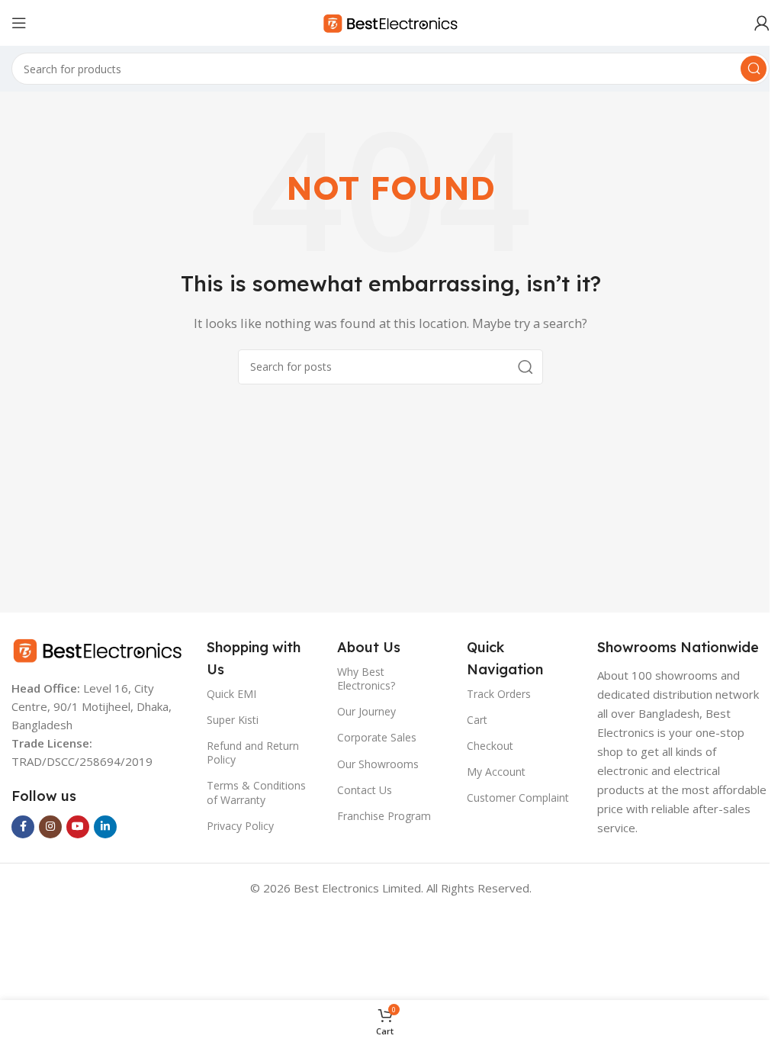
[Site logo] (385, 21)
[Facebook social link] (22, 826)
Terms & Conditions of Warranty (253, 792)
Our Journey (361, 711)
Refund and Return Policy (250, 752)
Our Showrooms (372, 764)
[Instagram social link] (50, 826)
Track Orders (493, 694)
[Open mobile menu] (19, 23)
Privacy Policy (237, 825)
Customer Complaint (512, 797)
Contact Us (359, 790)
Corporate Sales (371, 737)
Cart (471, 719)
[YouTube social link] (77, 826)
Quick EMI (228, 694)
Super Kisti (230, 719)
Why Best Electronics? (361, 678)
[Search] (742, 69)
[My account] (750, 23)
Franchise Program (379, 816)
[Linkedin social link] (105, 826)
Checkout (484, 745)
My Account (490, 771)
